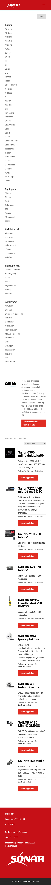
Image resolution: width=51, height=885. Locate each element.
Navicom (8, 101)
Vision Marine (10, 157)
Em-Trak (8, 57)
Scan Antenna (10, 125)
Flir (6, 61)
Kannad (8, 77)
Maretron (8, 89)
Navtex (7, 282)
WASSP (7, 161)
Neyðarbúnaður (10, 286)
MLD (6, 97)
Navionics (8, 105)
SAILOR (7, 121)
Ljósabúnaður (10, 322)
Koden (7, 81)
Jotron (7, 69)
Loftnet (7, 278)
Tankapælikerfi (10, 350)
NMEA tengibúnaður (12, 334)
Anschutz (8, 45)
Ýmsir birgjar (9, 177)
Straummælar (10, 253)
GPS (6, 209)
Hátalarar (8, 318)
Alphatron (8, 41)
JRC (6, 73)
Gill (6, 65)
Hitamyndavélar (11, 330)
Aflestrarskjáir (10, 217)
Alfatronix (8, 37)
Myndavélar (9, 326)
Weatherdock (10, 165)
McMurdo (8, 93)
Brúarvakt (8, 310)
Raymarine (9, 117)
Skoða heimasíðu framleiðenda (31, 423)
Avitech (7, 49)
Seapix (7, 129)
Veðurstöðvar (10, 362)
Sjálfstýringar (10, 205)
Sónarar (8, 249)
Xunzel (7, 173)
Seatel (7, 133)
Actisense (8, 29)
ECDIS (7, 221)
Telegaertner (9, 149)
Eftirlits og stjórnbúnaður (14, 314)
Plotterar (8, 197)
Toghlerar (8, 354)
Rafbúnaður (9, 338)
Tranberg (8, 153)
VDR (6, 358)
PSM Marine (9, 113)
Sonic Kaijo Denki (11, 141)
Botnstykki (9, 237)
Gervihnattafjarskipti (12, 270)
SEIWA (7, 137)
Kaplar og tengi (10, 274)
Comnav (8, 53)
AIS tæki (8, 193)
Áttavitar (8, 213)
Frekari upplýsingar (28, 477)
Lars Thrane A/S (11, 85)
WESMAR (8, 169)
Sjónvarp (8, 290)
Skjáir (7, 342)
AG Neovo (8, 33)
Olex (6, 109)
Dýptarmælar (9, 241)
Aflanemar (9, 233)
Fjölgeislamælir (10, 245)
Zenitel (7, 181)
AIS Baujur (9, 306)
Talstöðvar (9, 293)
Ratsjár (7, 201)
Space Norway (10, 145)
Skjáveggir (9, 346)
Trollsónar (8, 257)
